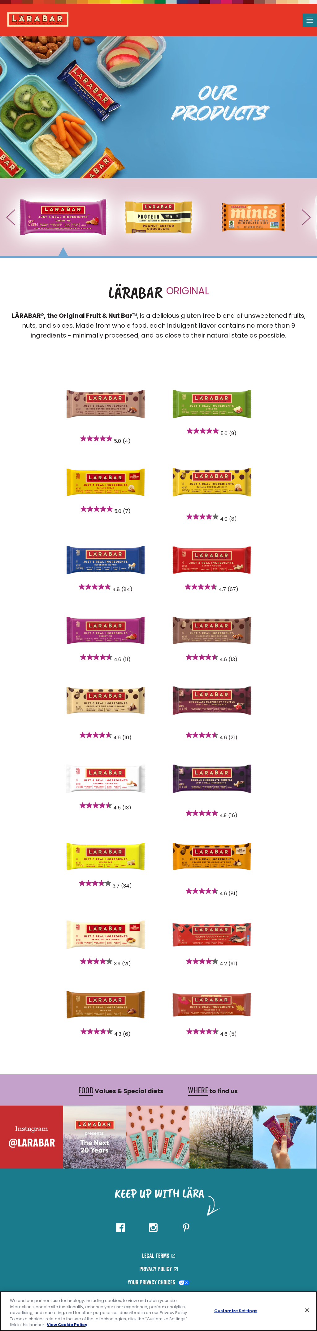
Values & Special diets (120, 1090)
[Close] (307, 1310)
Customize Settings (235, 1311)
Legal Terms (156, 1255)
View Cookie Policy (67, 1325)
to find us (213, 1090)
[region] (158, 1311)
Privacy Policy (156, 1269)
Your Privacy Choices (152, 1282)
